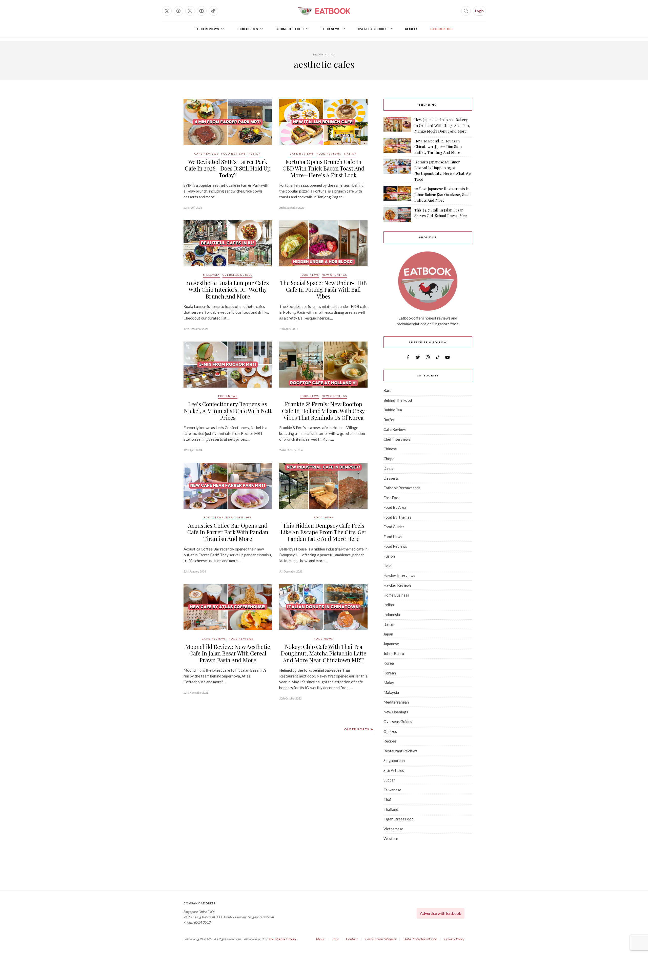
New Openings (334, 274)
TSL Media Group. (282, 939)
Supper (389, 780)
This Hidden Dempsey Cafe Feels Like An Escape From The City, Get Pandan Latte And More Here (323, 532)
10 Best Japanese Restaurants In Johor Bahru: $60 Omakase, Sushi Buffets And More (442, 194)
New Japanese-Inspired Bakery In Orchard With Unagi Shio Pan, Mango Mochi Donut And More (442, 125)
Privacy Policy (454, 939)
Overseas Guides (372, 29)
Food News (330, 29)
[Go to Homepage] (324, 11)
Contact (352, 939)
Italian (350, 153)
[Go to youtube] (202, 11)
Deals (388, 468)
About (320, 939)
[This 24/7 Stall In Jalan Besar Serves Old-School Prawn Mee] (397, 214)
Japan (388, 634)
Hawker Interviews (399, 575)
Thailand (390, 809)
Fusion (255, 153)
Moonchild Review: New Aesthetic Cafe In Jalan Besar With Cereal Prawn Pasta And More (227, 653)
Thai (387, 799)
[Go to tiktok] (213, 11)
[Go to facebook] (178, 11)
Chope (388, 458)
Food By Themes (397, 517)
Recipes (411, 29)
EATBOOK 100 (441, 29)
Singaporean (394, 760)
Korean (389, 673)
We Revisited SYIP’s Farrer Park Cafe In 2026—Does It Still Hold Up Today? (228, 168)
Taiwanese (392, 790)
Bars (387, 390)
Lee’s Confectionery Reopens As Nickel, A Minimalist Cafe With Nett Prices (228, 410)
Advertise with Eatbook (440, 913)
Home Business (396, 595)
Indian (388, 604)
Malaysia (211, 274)
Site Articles (393, 770)
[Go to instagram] (190, 11)
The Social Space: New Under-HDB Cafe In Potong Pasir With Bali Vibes (323, 289)
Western (390, 838)
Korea (388, 663)
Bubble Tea (392, 410)
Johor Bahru (393, 653)
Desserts (391, 478)
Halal (387, 565)
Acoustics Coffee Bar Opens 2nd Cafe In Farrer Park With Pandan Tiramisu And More (227, 532)
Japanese (391, 643)
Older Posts (357, 729)
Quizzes (390, 731)
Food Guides (247, 29)
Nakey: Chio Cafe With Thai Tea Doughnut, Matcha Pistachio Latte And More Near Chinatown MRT (323, 653)
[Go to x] (167, 11)
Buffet (389, 419)
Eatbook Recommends (401, 487)
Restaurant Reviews (400, 751)
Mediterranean (396, 702)
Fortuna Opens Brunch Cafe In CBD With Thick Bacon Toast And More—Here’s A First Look (323, 168)
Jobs (335, 939)
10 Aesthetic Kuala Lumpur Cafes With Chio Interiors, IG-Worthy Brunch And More (228, 289)
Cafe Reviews (206, 153)
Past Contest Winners (380, 939)
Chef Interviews (396, 439)
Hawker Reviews (397, 585)
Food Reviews (207, 29)
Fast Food (391, 497)
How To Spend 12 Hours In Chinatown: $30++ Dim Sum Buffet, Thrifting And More (438, 146)
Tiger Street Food (398, 819)
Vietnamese (393, 828)
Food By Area (394, 507)
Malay (388, 682)
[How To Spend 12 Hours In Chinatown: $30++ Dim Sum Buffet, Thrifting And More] (397, 146)
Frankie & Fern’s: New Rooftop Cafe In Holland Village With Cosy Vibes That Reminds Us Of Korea (323, 410)
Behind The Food (290, 29)
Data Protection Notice (420, 939)
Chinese (390, 449)
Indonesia (391, 614)
